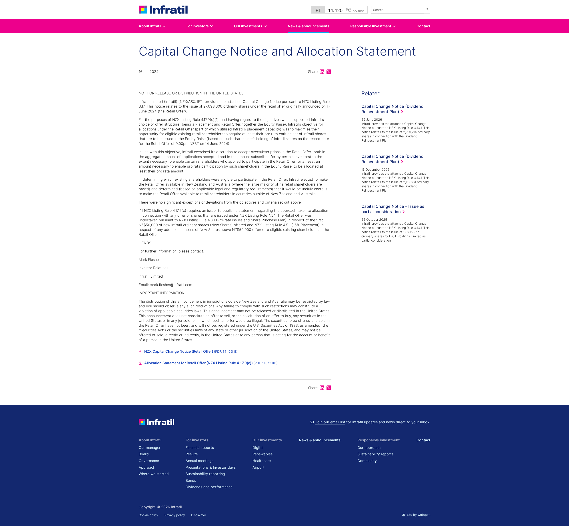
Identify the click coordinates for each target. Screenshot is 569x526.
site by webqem (417, 514)
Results (192, 454)
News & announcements (308, 26)
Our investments (248, 26)
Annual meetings (199, 460)
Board (144, 454)
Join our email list (330, 422)
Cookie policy (148, 515)
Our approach (369, 447)
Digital (257, 447)
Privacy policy (174, 515)
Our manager (149, 447)
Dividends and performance (209, 486)
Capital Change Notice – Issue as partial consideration (392, 208)
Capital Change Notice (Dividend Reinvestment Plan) (392, 108)
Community (367, 460)
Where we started (154, 473)
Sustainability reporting (205, 473)
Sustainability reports (375, 454)
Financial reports (200, 447)
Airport (258, 467)
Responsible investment (370, 26)
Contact (423, 26)
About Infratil (150, 26)
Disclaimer (198, 515)
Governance (149, 460)
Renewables (262, 454)
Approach (147, 467)
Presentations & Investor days (211, 467)
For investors (197, 26)
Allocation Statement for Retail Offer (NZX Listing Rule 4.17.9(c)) (210, 362)
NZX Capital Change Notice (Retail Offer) (190, 351)
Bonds (191, 480)
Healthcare (261, 460)
